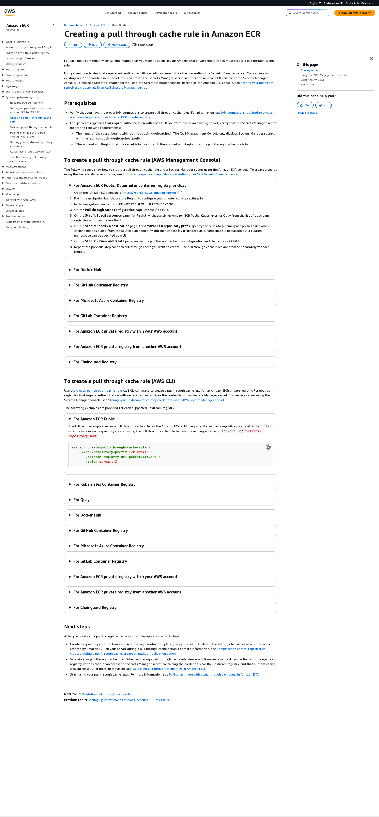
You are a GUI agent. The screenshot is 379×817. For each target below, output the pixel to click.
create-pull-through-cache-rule (99, 390)
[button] (127, 185)
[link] (119, 25)
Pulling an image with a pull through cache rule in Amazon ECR (214, 674)
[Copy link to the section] (61, 103)
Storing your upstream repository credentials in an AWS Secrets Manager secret (181, 174)
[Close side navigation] (53, 25)
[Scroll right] (203, 13)
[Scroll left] (101, 13)
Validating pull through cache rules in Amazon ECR (168, 669)
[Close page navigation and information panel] (371, 58)
